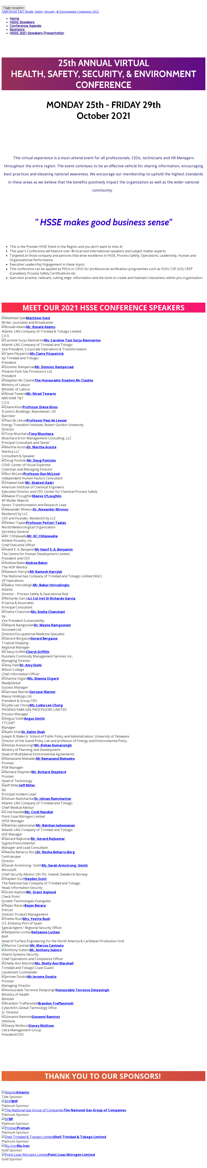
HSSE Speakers (22, 22)
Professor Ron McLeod (42, 474)
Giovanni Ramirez (45, 1016)
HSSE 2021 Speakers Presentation (37, 33)
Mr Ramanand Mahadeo (55, 758)
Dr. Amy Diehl (31, 665)
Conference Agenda (25, 26)
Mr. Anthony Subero (46, 950)
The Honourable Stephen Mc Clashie (64, 380)
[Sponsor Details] (9, 1092)
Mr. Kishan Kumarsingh (53, 745)
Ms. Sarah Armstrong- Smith (65, 865)
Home (14, 18)
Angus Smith (34, 718)
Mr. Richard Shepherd (49, 772)
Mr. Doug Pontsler (41, 460)
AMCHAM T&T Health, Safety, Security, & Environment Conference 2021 (50, 11)
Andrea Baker (37, 563)
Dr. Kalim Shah (33, 732)
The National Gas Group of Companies (95, 1110)
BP (11, 1119)
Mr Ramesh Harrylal (46, 571)
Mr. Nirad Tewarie (41, 393)
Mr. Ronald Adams (40, 327)
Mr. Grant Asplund (41, 892)
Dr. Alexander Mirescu (50, 509)
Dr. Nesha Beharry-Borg (56, 852)
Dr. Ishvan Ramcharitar (52, 798)
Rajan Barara (35, 905)
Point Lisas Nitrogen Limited (71, 1154)
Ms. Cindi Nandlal (39, 812)
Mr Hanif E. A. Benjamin (54, 549)
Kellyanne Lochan (46, 932)
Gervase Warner (43, 692)
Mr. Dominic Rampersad (54, 367)
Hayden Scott (36, 879)
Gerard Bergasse (44, 638)
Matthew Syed (38, 318)
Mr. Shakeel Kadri (39, 482)
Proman (23, 1128)
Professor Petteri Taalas (46, 522)
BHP (15, 1101)
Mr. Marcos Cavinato (47, 945)
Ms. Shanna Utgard (43, 678)
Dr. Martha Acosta (41, 447)
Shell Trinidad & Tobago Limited (80, 1137)
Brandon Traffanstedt (56, 1003)
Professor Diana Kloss (40, 407)
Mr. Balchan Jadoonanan (55, 825)
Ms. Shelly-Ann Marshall (54, 963)
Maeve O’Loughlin (46, 496)
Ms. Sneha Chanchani (48, 611)
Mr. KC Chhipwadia (42, 536)
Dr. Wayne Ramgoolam (52, 625)
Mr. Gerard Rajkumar (48, 838)
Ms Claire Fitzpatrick (47, 353)
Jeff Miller (27, 785)
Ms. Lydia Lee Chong (46, 705)
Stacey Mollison (41, 1025)
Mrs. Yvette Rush (36, 919)
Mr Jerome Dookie (42, 976)
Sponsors (17, 29)
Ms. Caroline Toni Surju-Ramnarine (72, 340)
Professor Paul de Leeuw (47, 420)
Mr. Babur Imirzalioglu (51, 585)
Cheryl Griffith (37, 652)
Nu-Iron (23, 1146)
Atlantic (22, 1092)
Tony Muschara (41, 433)
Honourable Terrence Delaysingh (82, 990)
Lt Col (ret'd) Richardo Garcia (52, 598)
